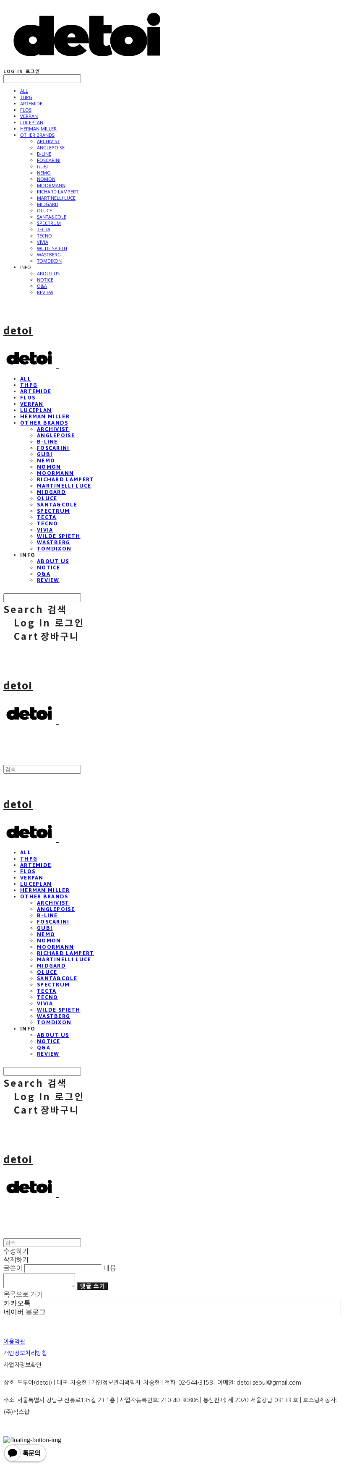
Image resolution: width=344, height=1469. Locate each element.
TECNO (44, 235)
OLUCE (44, 210)
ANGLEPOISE (51, 147)
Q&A (42, 286)
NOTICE (45, 280)
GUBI (42, 166)
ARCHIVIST (48, 141)
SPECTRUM (49, 223)
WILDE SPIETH (52, 248)
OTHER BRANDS (37, 135)
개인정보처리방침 (25, 1353)
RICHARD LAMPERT (57, 191)
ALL (24, 91)
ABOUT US (48, 273)
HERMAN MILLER (38, 128)
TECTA (43, 229)
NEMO (44, 173)
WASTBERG (49, 254)
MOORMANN (51, 185)
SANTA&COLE (51, 217)
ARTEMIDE (31, 103)
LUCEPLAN (31, 122)
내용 (109, 1268)
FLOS (25, 110)
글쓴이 (12, 1268)
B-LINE (44, 154)
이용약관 (14, 1341)
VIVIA (42, 242)
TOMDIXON (49, 261)
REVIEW (45, 292)
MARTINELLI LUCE (56, 198)
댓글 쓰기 (92, 1286)
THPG (26, 97)
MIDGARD (47, 204)
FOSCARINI (48, 160)
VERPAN (29, 116)
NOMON (46, 179)
